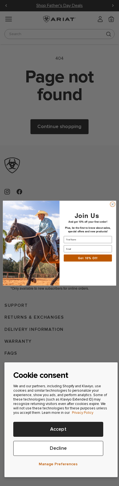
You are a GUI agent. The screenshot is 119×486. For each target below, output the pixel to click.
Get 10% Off (88, 258)
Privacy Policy (82, 412)
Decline (58, 448)
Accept (58, 429)
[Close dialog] (112, 204)
